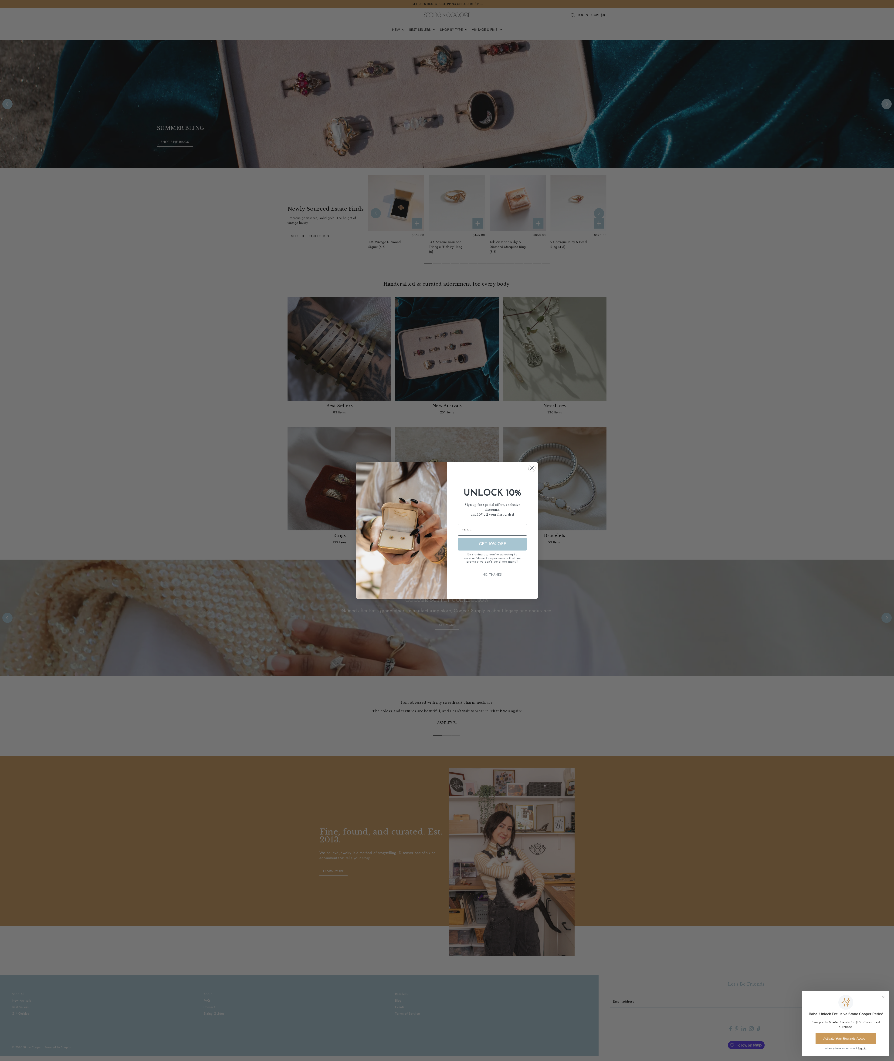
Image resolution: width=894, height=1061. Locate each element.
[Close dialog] (532, 468)
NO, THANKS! (492, 574)
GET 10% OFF (492, 544)
